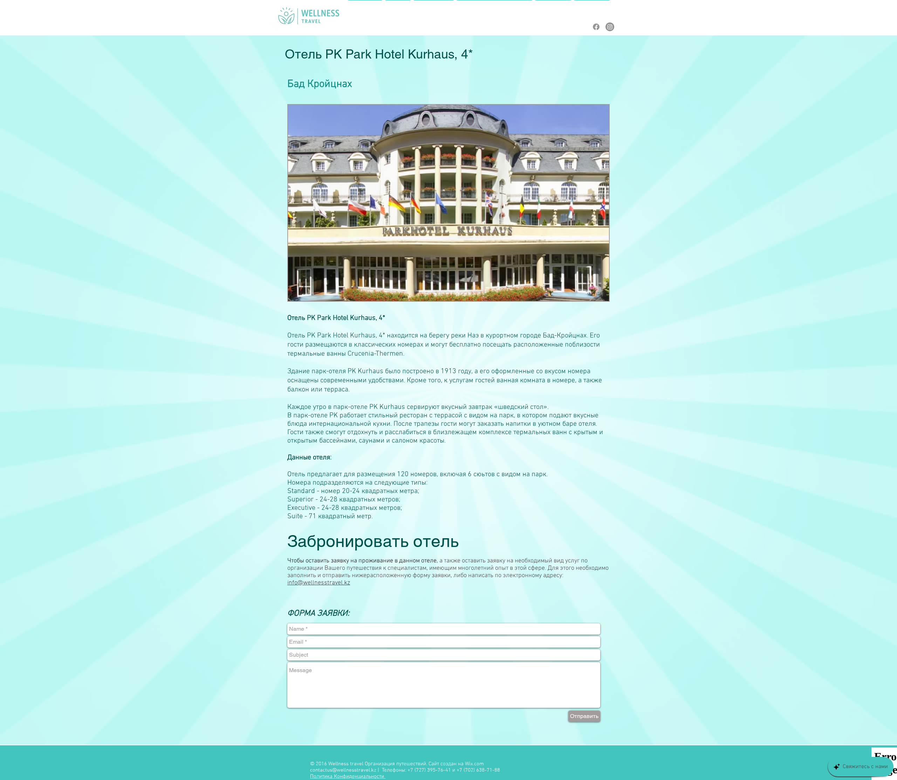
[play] (594, 294)
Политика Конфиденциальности (347, 776)
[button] (448, 203)
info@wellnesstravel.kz (318, 583)
